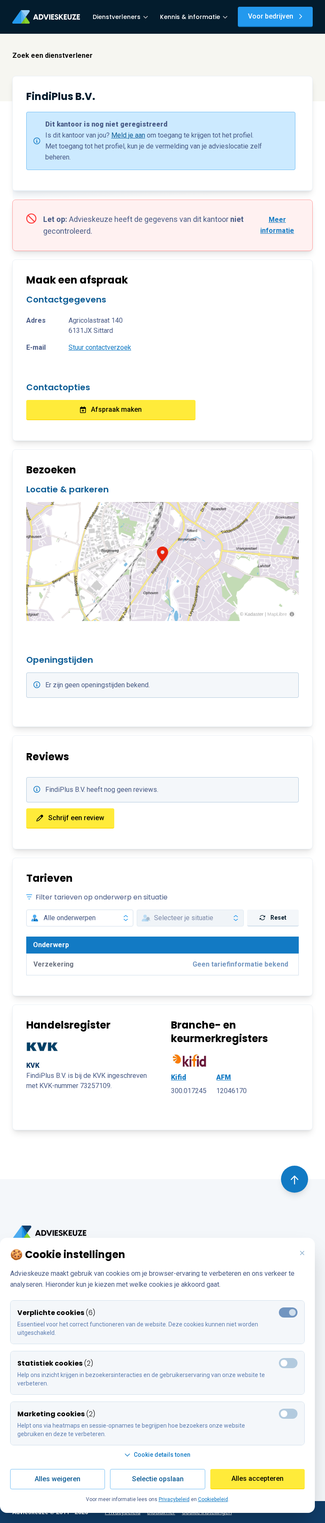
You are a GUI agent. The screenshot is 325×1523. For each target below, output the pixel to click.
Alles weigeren (57, 1479)
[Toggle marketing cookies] (288, 1363)
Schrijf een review (76, 818)
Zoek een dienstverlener (52, 55)
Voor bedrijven (270, 16)
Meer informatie (277, 225)
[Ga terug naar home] (49, 1233)
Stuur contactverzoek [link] (100, 347)
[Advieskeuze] (46, 17)
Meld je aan (128, 135)
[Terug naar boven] (294, 1179)
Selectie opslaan (158, 1479)
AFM (223, 1077)
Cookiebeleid (213, 1499)
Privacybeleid (174, 1499)
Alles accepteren (257, 1478)
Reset (278, 917)
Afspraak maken (116, 409)
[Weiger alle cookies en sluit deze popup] (302, 1253)
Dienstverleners (116, 17)
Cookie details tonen (162, 1454)
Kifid (178, 1077)
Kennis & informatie (190, 17)
